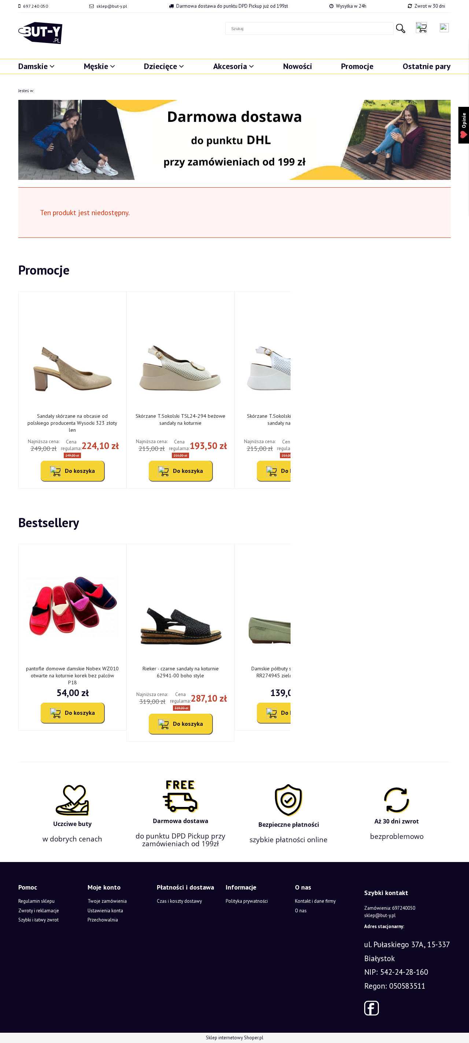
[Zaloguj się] (444, 27)
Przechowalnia (103, 920)
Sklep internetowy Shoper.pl (234, 1038)
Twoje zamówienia (107, 901)
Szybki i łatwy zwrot (38, 920)
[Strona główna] (40, 33)
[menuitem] (36, 66)
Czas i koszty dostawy (179, 901)
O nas (301, 911)
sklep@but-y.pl (111, 6)
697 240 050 (35, 6)
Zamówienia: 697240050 (389, 908)
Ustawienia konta (105, 911)
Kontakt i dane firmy (315, 901)
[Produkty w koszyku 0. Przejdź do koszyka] (423, 27)
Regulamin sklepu (36, 901)
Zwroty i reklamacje (38, 911)
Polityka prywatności (247, 901)
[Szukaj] (400, 28)
